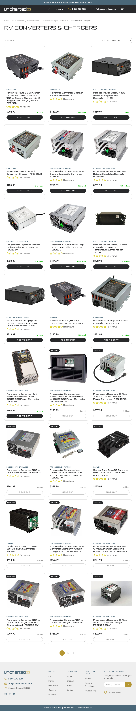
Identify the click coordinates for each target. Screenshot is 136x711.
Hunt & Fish (53, 685)
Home (6, 21)
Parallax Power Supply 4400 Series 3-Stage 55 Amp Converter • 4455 (109, 95)
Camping (52, 690)
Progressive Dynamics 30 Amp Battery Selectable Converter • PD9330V (67, 174)
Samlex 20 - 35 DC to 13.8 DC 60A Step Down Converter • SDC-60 (23, 549)
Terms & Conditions (85, 708)
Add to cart (24, 117)
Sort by (105, 40)
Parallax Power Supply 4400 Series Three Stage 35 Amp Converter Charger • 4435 (23, 323)
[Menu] (129, 9)
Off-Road (52, 694)
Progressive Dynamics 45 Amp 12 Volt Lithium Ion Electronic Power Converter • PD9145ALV (110, 396)
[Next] (73, 653)
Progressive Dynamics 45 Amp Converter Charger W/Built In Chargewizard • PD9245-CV (67, 549)
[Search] (48, 9)
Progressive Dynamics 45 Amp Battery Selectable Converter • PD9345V (110, 174)
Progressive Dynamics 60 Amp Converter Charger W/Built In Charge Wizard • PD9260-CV (23, 622)
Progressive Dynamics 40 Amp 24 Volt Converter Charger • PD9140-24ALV (110, 622)
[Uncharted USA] (17, 9)
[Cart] (122, 9)
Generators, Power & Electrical (28, 21)
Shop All (70, 681)
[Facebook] (5, 694)
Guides (69, 685)
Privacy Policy (90, 691)
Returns (88, 678)
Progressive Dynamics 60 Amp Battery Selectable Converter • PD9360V (23, 247)
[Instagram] (9, 694)
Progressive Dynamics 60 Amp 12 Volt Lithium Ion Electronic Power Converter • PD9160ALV (110, 549)
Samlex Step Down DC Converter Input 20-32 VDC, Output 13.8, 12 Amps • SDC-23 (111, 472)
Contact (70, 690)
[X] (14, 694)
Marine (51, 681)
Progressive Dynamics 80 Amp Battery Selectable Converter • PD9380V (67, 247)
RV (13, 21)
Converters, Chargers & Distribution (55, 21)
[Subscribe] (128, 684)
